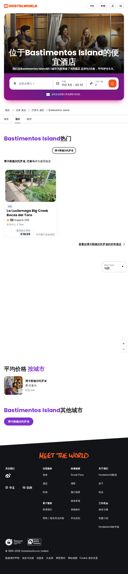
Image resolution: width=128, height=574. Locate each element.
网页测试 (60, 557)
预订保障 (75, 492)
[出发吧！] (112, 84)
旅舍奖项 (75, 500)
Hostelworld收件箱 (109, 526)
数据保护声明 (12, 557)
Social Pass (77, 474)
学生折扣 (75, 518)
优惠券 (40, 557)
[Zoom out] (123, 349)
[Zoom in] (123, 343)
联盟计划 (103, 518)
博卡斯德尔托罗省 (18, 421)
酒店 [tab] (17, 119)
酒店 (10, 206)
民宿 (45, 492)
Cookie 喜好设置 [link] (89, 557)
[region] (64, 307)
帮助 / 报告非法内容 (53, 518)
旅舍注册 (103, 509)
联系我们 (47, 509)
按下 (101, 483)
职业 (101, 492)
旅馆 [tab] (29, 119)
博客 (73, 483)
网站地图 (72, 557)
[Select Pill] (112, 6)
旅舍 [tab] (6, 119)
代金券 (49, 557)
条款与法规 (28, 557)
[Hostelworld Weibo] (8, 475)
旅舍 (45, 474)
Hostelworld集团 (108, 474)
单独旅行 (75, 509)
